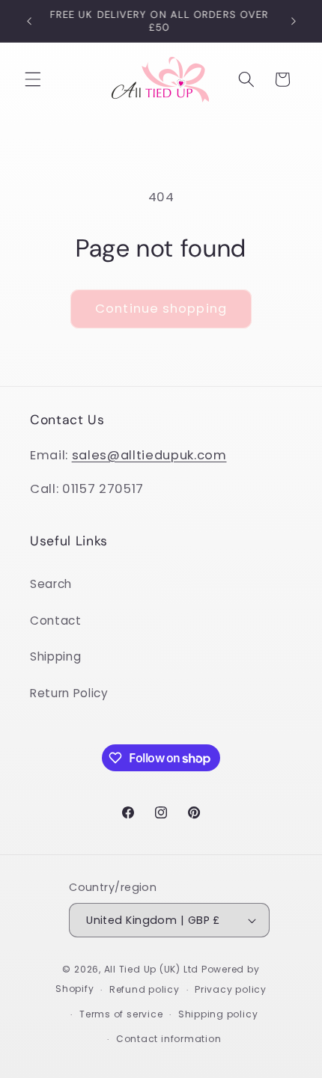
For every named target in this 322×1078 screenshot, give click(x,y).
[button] (33, 79)
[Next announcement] (293, 20)
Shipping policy (218, 1014)
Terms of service (120, 1014)
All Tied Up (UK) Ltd (152, 969)
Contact (56, 620)
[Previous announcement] (29, 20)
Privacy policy (231, 989)
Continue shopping (161, 308)
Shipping (55, 656)
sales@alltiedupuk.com (149, 455)
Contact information (169, 1038)
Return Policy (69, 693)
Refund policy (144, 989)
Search (51, 584)
